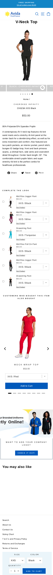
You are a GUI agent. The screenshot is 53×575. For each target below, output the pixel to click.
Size (17, 554)
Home (26, 99)
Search (5, 520)
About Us (6, 525)
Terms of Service (10, 548)
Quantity (14, 565)
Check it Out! (26, 453)
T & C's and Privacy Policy (14, 539)
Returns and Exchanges (13, 544)
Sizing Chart (8, 534)
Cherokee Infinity (26, 104)
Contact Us (7, 530)
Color (35, 554)
